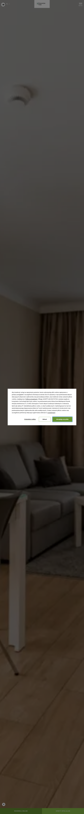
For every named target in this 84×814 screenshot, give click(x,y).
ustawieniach (51, 412)
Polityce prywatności (31, 399)
